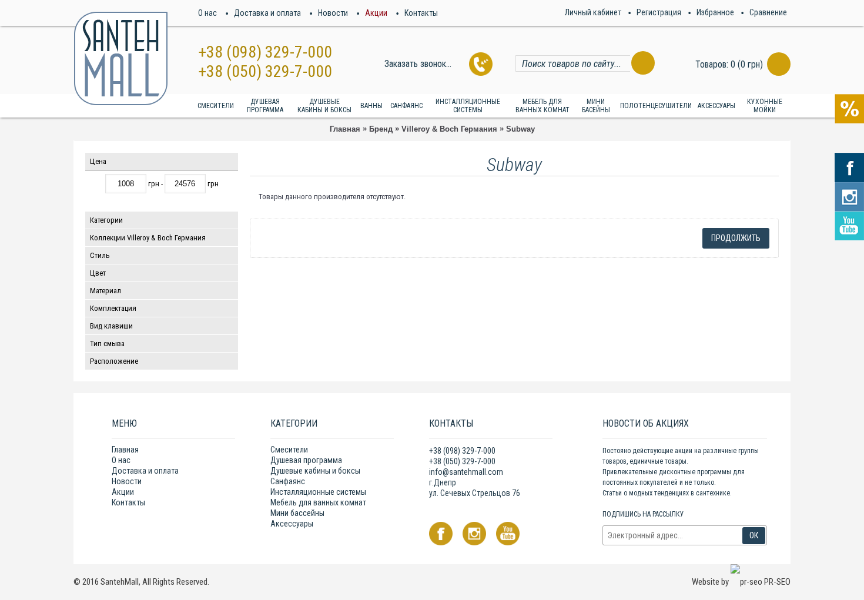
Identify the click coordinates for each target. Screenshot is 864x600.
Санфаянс (287, 481)
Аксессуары (291, 523)
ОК (753, 535)
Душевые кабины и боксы (315, 470)
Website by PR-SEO (741, 581)
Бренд (381, 129)
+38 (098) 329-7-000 (265, 52)
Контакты (128, 502)
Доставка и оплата (145, 470)
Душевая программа (306, 460)
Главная (345, 129)
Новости (127, 481)
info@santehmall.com (466, 472)
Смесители (289, 449)
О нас (121, 460)
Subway (520, 129)
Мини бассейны (297, 513)
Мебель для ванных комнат (318, 502)
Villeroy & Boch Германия (449, 129)
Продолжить (736, 238)
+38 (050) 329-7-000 (265, 71)
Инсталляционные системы (318, 492)
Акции (123, 492)
